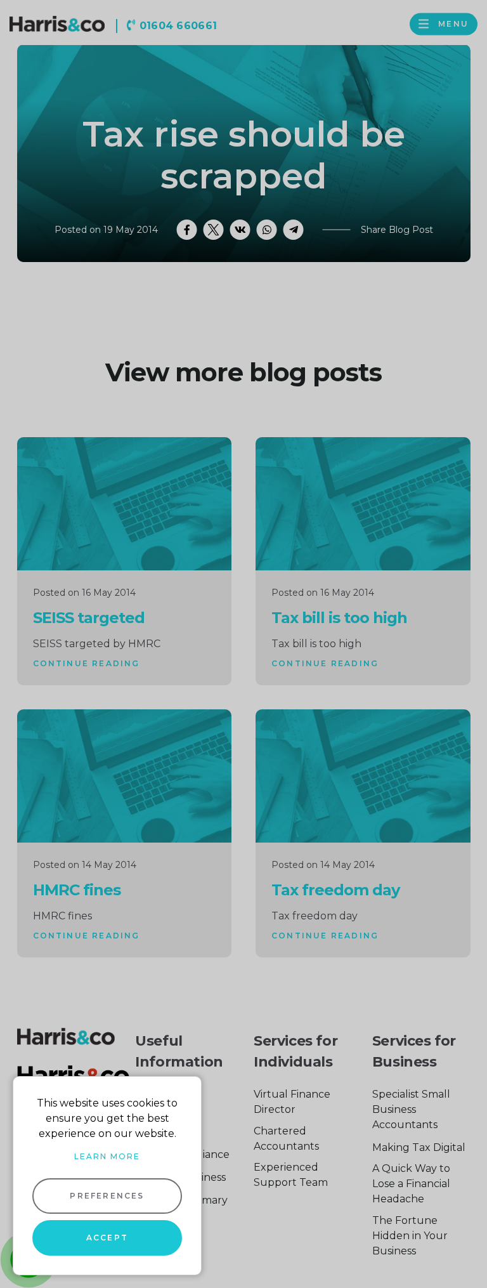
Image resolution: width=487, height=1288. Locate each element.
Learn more (107, 1156)
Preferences (107, 1195)
